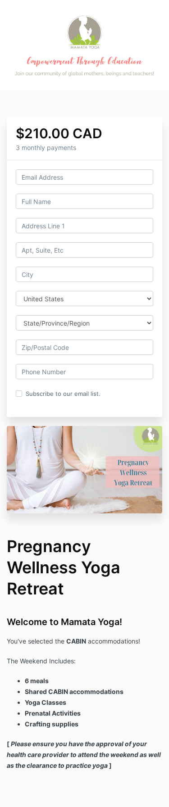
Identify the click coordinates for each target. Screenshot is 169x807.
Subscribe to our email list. (63, 393)
